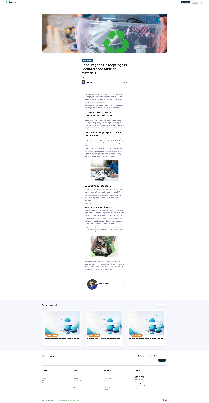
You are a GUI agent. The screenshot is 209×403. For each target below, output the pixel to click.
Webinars (106, 389)
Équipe (43, 380)
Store (74, 387)
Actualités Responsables (109, 392)
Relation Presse (76, 400)
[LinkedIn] (163, 400)
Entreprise (44, 378)
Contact (44, 385)
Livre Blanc (106, 385)
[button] (21, 2)
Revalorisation (76, 382)
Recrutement (45, 382)
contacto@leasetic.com (140, 388)
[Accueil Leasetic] (48, 356)
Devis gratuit (185, 2)
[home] (11, 2)
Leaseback (75, 378)
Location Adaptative (77, 380)
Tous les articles (162, 305)
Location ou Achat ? (108, 376)
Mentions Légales (57, 400)
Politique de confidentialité (66, 400)
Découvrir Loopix (88, 203)
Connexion (195, 2)
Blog (105, 380)
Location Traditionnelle (78, 376)
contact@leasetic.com (140, 381)
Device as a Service (77, 385)
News (105, 382)
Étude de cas (107, 387)
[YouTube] (166, 400)
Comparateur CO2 (108, 378)
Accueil (44, 376)
